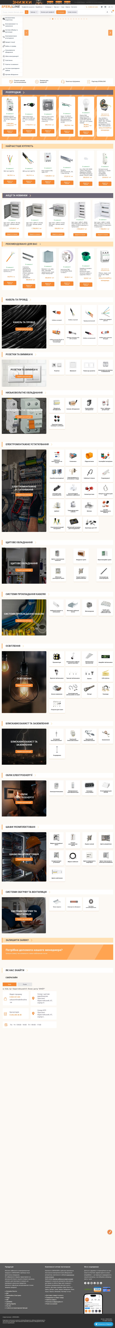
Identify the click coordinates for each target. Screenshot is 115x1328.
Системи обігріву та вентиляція (26, 892)
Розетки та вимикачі (19, 354)
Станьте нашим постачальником (20, 81)
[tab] (9, 984)
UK (109, 7)
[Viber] (105, 6)
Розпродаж (61, 12)
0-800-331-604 (15, 997)
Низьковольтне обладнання (24, 392)
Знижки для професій (47, 12)
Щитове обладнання (19, 542)
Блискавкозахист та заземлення (27, 723)
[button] (107, 12)
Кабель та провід (16, 299)
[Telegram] (101, 6)
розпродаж (13, 92)
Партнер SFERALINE (99, 81)
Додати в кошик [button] (10, 131)
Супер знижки (72, 12)
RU (112, 7)
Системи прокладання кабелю (26, 594)
